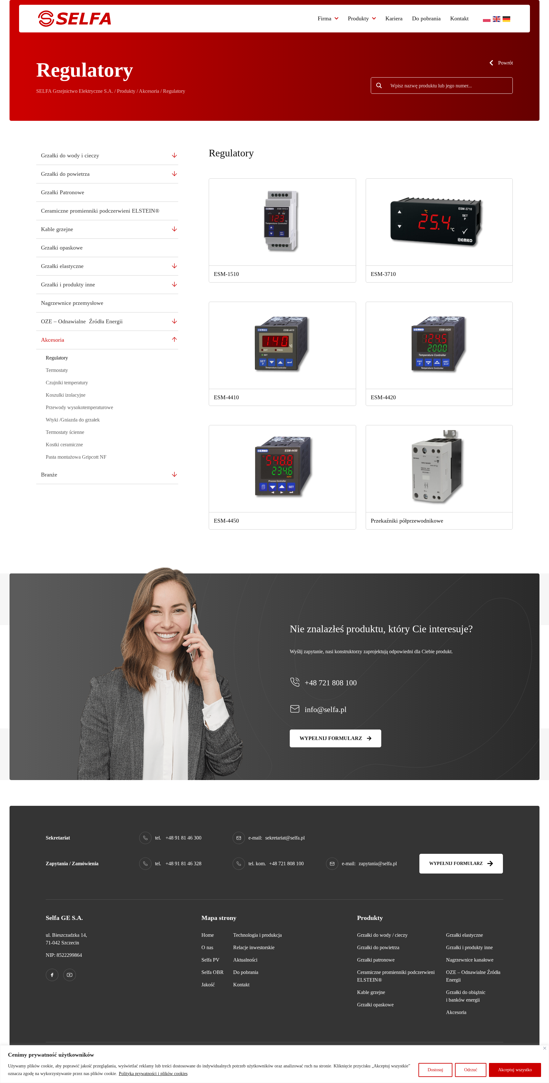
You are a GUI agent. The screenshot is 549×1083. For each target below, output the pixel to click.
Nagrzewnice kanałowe (469, 960)
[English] (497, 18)
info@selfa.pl (326, 709)
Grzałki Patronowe (62, 192)
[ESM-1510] (282, 221)
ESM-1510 (226, 274)
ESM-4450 (226, 521)
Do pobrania (426, 18)
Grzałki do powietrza (65, 174)
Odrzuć (470, 1069)
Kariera (394, 18)
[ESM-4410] (282, 344)
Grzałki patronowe (376, 960)
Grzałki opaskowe (62, 247)
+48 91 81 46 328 (183, 863)
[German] (507, 18)
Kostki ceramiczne (64, 444)
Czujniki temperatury (67, 382)
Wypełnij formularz (331, 738)
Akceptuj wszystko (515, 1069)
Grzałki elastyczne (62, 266)
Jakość (208, 984)
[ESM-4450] (282, 468)
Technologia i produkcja (257, 935)
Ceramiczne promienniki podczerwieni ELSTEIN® (100, 211)
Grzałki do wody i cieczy (70, 155)
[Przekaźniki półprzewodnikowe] (439, 468)
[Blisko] (544, 1048)
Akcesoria (52, 340)
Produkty (358, 18)
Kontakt (459, 18)
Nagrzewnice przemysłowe (72, 303)
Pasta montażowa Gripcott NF (76, 457)
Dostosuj (435, 1069)
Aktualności (245, 960)
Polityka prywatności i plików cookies (153, 1073)
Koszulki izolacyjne (65, 395)
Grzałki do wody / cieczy (382, 935)
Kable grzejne (57, 229)
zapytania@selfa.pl (378, 863)
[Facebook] (52, 975)
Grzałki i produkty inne (68, 284)
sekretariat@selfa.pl (285, 837)
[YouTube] (69, 975)
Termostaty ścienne (65, 432)
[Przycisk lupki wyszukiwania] (379, 85)
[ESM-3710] (439, 221)
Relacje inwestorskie (253, 947)
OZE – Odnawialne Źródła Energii (82, 321)
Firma (324, 18)
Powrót (505, 62)
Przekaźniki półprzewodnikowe (407, 521)
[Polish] (487, 18)
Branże (49, 474)
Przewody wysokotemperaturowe (79, 407)
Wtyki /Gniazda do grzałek (73, 419)
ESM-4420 (383, 397)
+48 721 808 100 (331, 683)
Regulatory (57, 357)
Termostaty (57, 370)
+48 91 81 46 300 (183, 837)
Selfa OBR (212, 972)
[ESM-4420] (439, 344)
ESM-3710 (383, 274)
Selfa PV (210, 960)
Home (207, 935)
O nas (207, 947)
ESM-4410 (226, 397)
